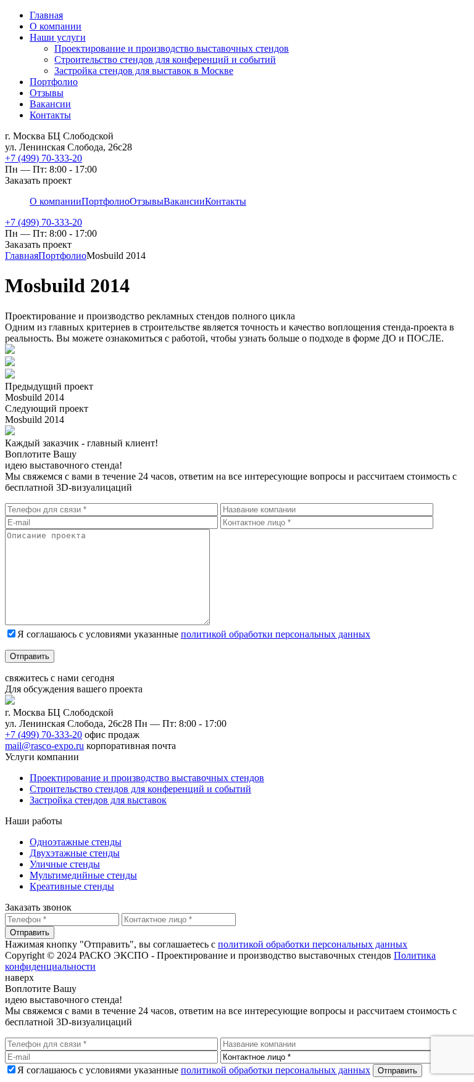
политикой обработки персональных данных (275, 634)
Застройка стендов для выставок (98, 800)
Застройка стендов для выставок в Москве (143, 70)
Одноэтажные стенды (76, 842)
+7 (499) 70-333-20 (43, 158)
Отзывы (47, 93)
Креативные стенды (72, 886)
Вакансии (50, 104)
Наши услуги (58, 37)
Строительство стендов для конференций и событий (165, 59)
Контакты (50, 115)
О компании (55, 26)
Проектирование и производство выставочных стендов (171, 48)
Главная (46, 15)
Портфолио (54, 81)
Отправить (29, 656)
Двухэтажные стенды (75, 853)
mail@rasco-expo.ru (44, 745)
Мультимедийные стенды (83, 875)
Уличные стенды (65, 864)
